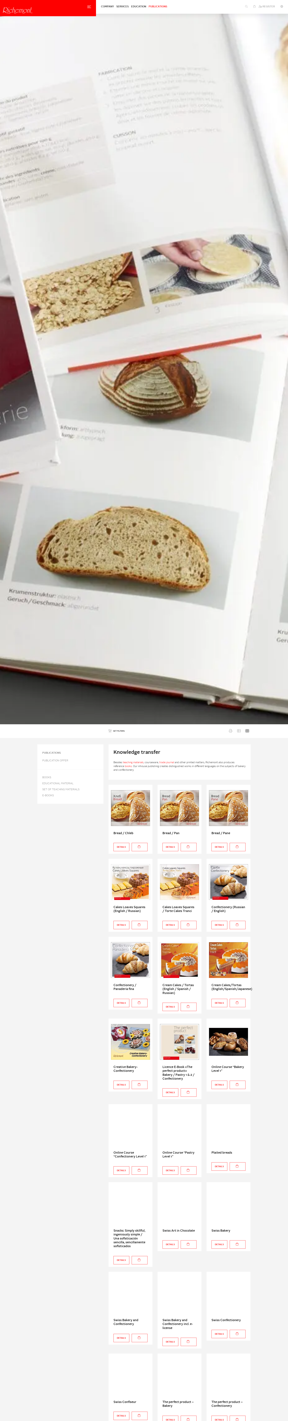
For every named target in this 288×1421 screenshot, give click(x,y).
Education (138, 7)
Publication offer (55, 761)
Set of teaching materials (61, 789)
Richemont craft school (17, 10)
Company (107, 7)
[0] (254, 7)
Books (46, 777)
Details (121, 847)
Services (122, 7)
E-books (48, 795)
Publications (158, 7)
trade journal (166, 762)
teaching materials (133, 762)
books (128, 766)
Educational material (58, 783)
